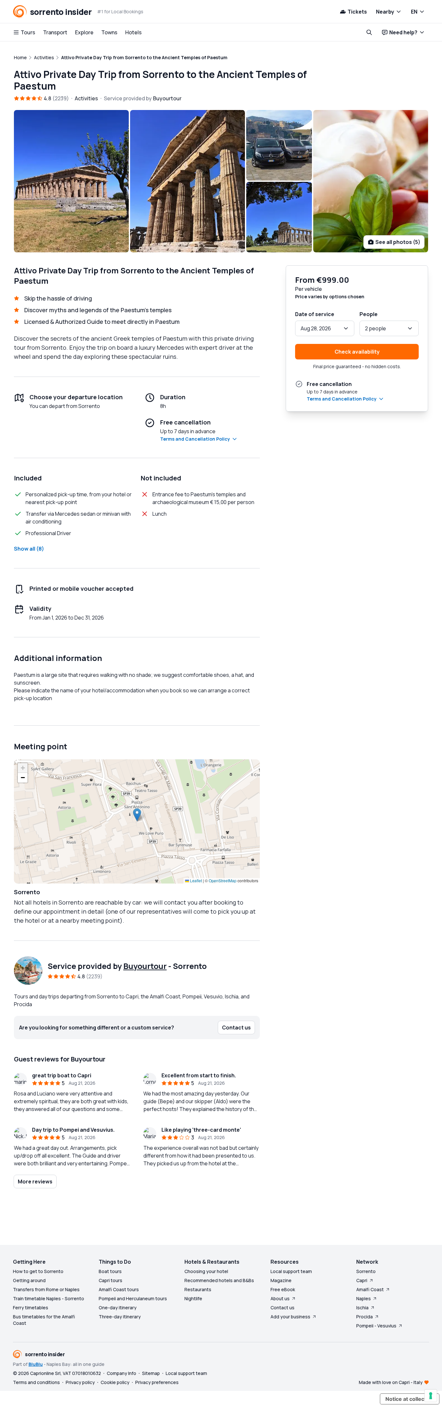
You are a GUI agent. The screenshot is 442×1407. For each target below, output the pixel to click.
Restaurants (197, 1289)
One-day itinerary (118, 1307)
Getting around (29, 1280)
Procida (364, 1317)
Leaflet (195, 880)
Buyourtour (145, 966)
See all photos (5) (397, 242)
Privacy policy (80, 1382)
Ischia (362, 1307)
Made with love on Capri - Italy (391, 1382)
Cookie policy (115, 1382)
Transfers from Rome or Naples (46, 1289)
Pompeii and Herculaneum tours (133, 1298)
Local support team (291, 1271)
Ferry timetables (30, 1307)
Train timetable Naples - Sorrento (48, 1298)
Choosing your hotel (206, 1271)
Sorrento (366, 1271)
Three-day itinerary (120, 1317)
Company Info (121, 1373)
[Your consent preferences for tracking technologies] (431, 1396)
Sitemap (151, 1373)
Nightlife (193, 1298)
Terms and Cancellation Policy (195, 439)
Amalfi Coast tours (119, 1289)
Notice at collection (409, 1399)
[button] (137, 814)
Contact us (282, 1307)
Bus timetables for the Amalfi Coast (44, 1320)
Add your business (290, 1317)
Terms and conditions (36, 1382)
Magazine (281, 1280)
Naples (363, 1298)
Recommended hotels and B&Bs (219, 1280)
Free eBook (283, 1289)
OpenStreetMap (223, 880)
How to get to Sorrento (38, 1271)
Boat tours (110, 1271)
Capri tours (110, 1280)
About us (280, 1298)
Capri (361, 1280)
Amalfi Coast (370, 1289)
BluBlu (35, 1364)
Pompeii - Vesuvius (376, 1326)
